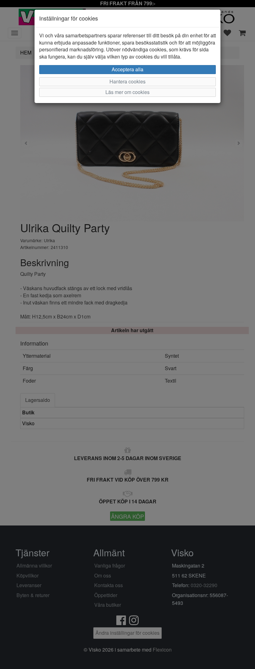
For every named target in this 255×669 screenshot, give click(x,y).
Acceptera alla (127, 69)
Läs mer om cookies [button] (127, 92)
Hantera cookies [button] (127, 81)
